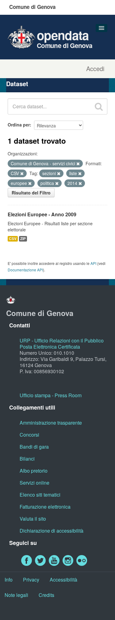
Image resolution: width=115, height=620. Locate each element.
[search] (99, 106)
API (93, 263)
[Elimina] (78, 163)
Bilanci (27, 458)
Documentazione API (25, 269)
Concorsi (29, 434)
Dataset (17, 83)
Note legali (16, 594)
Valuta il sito (33, 518)
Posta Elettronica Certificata (50, 346)
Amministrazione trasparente (51, 422)
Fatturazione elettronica (45, 506)
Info (9, 579)
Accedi (95, 68)
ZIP (23, 238)
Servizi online (34, 482)
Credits (46, 594)
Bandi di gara (34, 446)
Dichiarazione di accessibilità (51, 530)
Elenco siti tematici (40, 494)
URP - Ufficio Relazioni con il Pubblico (62, 340)
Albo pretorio (34, 470)
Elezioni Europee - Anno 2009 (42, 214)
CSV (13, 238)
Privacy (31, 579)
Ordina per (19, 125)
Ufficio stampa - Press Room (51, 395)
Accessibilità (63, 579)
